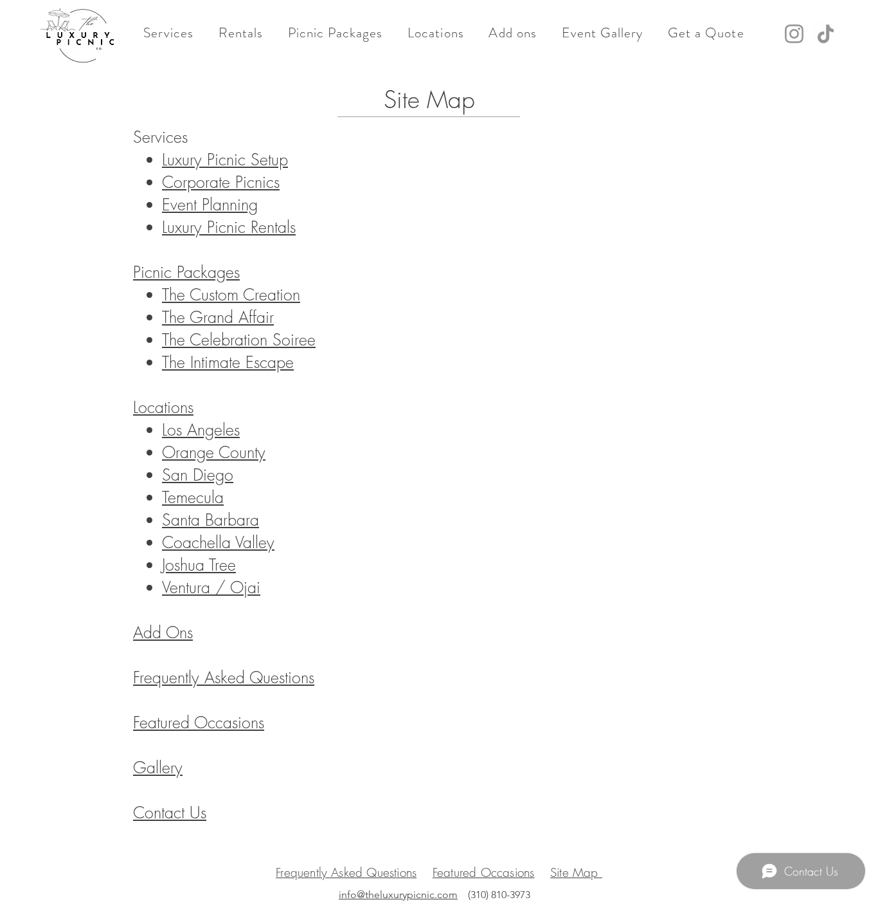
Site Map (576, 872)
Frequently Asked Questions (223, 677)
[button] (168, 32)
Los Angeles (201, 430)
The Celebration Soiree (239, 340)
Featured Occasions (198, 722)
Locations (163, 407)
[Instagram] (794, 33)
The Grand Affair (218, 317)
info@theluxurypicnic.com (398, 894)
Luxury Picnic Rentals (229, 227)
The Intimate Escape (228, 362)
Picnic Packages (186, 272)
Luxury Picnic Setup (225, 159)
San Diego (197, 475)
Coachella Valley (218, 542)
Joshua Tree (199, 565)
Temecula (193, 497)
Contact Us (169, 813)
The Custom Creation (231, 295)
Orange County (213, 452)
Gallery (158, 767)
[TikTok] (825, 33)
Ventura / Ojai (211, 587)
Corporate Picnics (221, 182)
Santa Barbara (210, 520)
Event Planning (210, 205)
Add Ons (163, 632)
